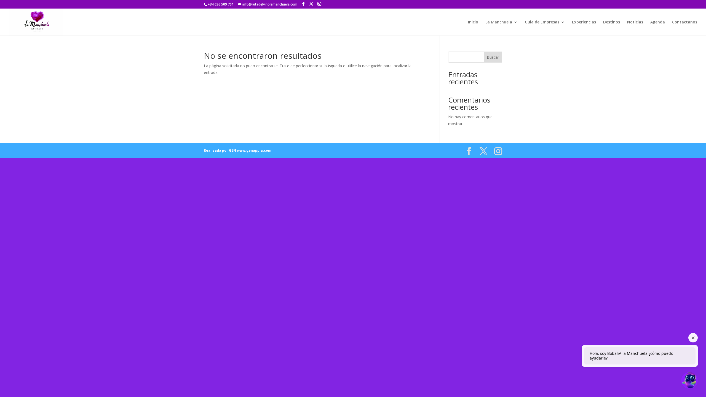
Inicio (473, 22)
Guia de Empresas (542, 22)
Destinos (611, 22)
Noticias (635, 22)
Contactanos (684, 22)
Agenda (657, 22)
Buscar (493, 57)
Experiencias (584, 22)
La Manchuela (498, 22)
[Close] (693, 337)
